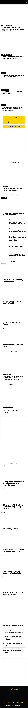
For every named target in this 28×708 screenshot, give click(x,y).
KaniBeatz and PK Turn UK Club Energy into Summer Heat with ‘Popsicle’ (12, 650)
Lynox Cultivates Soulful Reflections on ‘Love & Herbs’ (14, 626)
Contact (10, 702)
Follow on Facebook (15, 126)
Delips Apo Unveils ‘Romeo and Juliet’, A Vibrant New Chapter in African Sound (12, 638)
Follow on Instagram (15, 122)
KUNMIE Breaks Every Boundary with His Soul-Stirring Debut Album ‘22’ (13, 631)
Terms (14, 702)
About (5, 702)
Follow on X (15, 117)
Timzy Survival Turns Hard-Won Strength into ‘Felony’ (12, 644)
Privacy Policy (20, 702)
